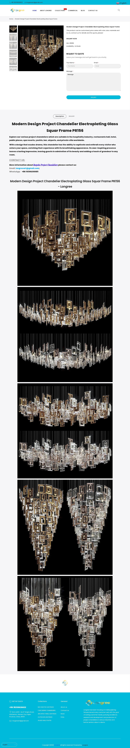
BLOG (83, 11)
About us (64, 707)
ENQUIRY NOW (71, 39)
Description (60, 116)
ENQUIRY (93, 97)
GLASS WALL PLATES (44, 720)
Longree (85, 745)
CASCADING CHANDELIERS (46, 710)
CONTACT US (92, 11)
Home (11, 19)
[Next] (60, 48)
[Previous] (21, 48)
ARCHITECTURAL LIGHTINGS (47, 714)
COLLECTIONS (60, 10)
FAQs (62, 717)
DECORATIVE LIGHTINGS (46, 707)
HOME (35, 11)
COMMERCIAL (73, 11)
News (63, 714)
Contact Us (65, 710)
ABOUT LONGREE (46, 11)
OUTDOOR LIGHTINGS (45, 717)
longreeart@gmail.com (34, 2)
